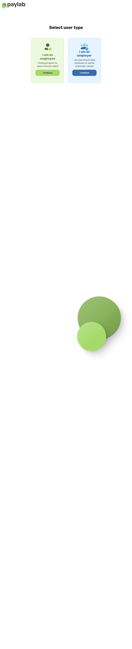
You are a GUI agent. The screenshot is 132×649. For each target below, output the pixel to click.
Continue (47, 72)
